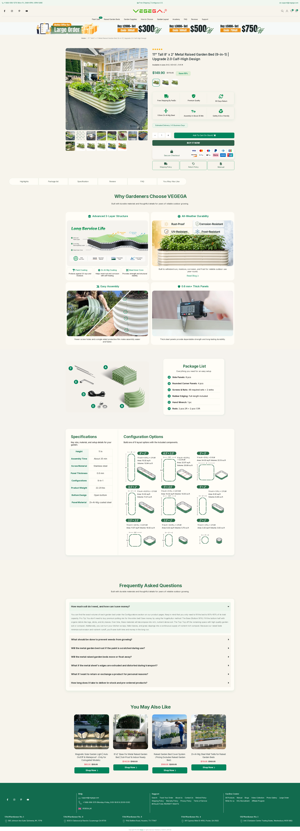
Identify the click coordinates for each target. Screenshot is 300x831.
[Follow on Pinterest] (19, 11)
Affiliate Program (258, 801)
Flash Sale (97, 19)
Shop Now (91, 770)
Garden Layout (163, 19)
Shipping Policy (166, 167)
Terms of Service (200, 801)
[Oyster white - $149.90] (156, 82)
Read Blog (192, 276)
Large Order (284, 798)
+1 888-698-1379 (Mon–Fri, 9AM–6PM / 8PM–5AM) (23, 3)
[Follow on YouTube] (27, 11)
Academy (176, 19)
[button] (157, 49)
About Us (178, 798)
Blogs (247, 798)
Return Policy (193, 167)
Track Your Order (166, 798)
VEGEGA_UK (87, 808)
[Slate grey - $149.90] (165, 82)
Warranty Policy (172, 801)
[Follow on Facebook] (4, 11)
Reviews (194, 19)
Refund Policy (201, 798)
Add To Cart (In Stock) (203, 135)
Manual (221, 167)
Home (83, 38)
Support (205, 19)
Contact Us (189, 798)
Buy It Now (193, 143)
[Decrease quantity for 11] (155, 135)
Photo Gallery (272, 798)
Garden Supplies (130, 19)
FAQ (185, 19)
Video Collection (257, 798)
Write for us (229, 801)
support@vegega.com (289, 3)
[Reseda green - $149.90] (175, 82)
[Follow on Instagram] (12, 11)
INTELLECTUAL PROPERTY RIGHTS (165, 804)
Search (154, 798)
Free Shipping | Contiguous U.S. (151, 3)
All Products (229, 798)
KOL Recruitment (243, 801)
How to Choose (147, 19)
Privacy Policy (185, 801)
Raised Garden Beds (112, 19)
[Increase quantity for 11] (168, 135)
